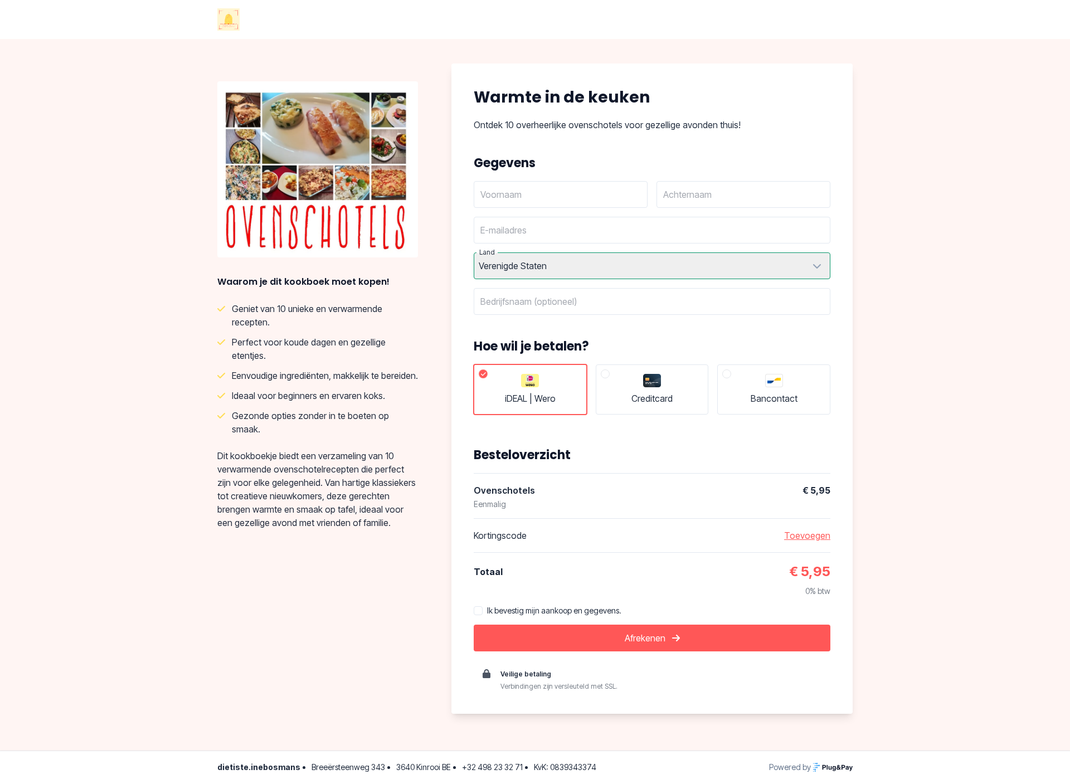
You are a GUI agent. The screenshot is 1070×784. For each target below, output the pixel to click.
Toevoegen (807, 535)
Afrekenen (646, 638)
